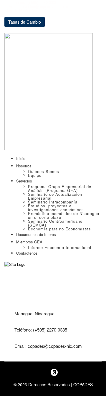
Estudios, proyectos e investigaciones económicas (56, 207)
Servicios (24, 181)
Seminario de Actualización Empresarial (55, 196)
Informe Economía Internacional (59, 247)
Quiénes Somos (43, 171)
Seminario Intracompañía (52, 202)
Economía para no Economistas (59, 229)
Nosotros (24, 166)
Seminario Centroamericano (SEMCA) (55, 223)
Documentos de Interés (36, 234)
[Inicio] (14, 264)
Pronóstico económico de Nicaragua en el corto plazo (63, 215)
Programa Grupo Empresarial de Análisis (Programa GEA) (59, 188)
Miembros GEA (29, 242)
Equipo (35, 175)
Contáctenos (27, 253)
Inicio (20, 158)
